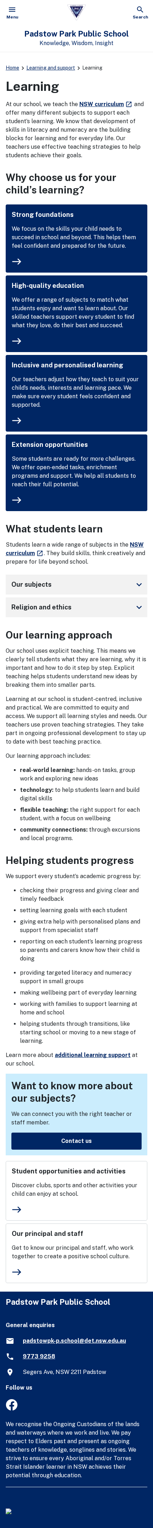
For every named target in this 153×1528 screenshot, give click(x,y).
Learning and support (50, 68)
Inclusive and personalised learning (67, 365)
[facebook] (11, 1408)
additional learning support (93, 1055)
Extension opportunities (50, 444)
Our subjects (77, 584)
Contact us (76, 1141)
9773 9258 (39, 1356)
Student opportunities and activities (69, 1171)
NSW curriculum (106, 104)
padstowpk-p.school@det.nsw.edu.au (74, 1340)
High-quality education (48, 285)
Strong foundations (43, 214)
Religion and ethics (77, 607)
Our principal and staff (47, 1233)
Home (12, 68)
